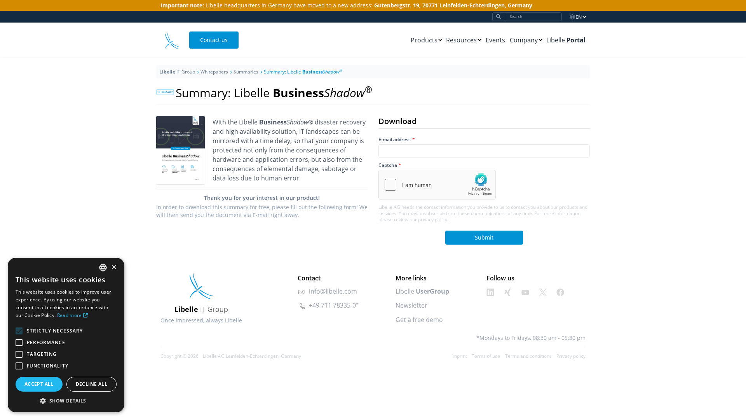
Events (495, 40)
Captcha (387, 165)
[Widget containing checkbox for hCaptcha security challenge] (437, 185)
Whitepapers (214, 71)
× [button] (114, 267)
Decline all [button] (91, 384)
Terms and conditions (528, 356)
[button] (66, 400)
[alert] (66, 335)
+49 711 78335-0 (332, 305)
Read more (69, 315)
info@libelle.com (333, 291)
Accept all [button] (39, 384)
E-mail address (394, 139)
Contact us (214, 40)
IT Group (177, 71)
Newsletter (411, 305)
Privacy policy (571, 356)
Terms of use (486, 356)
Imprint (459, 356)
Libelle (566, 40)
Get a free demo (419, 319)
